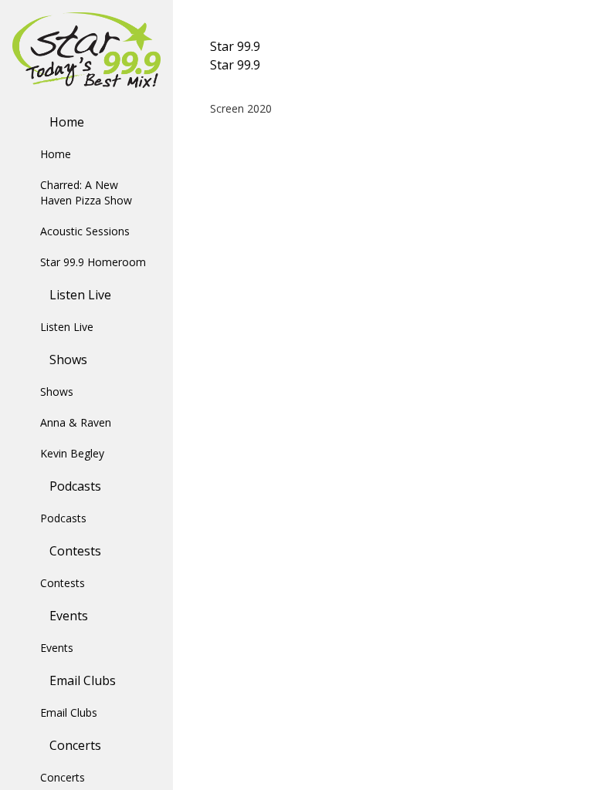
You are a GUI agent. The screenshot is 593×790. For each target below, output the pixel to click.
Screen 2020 (241, 108)
